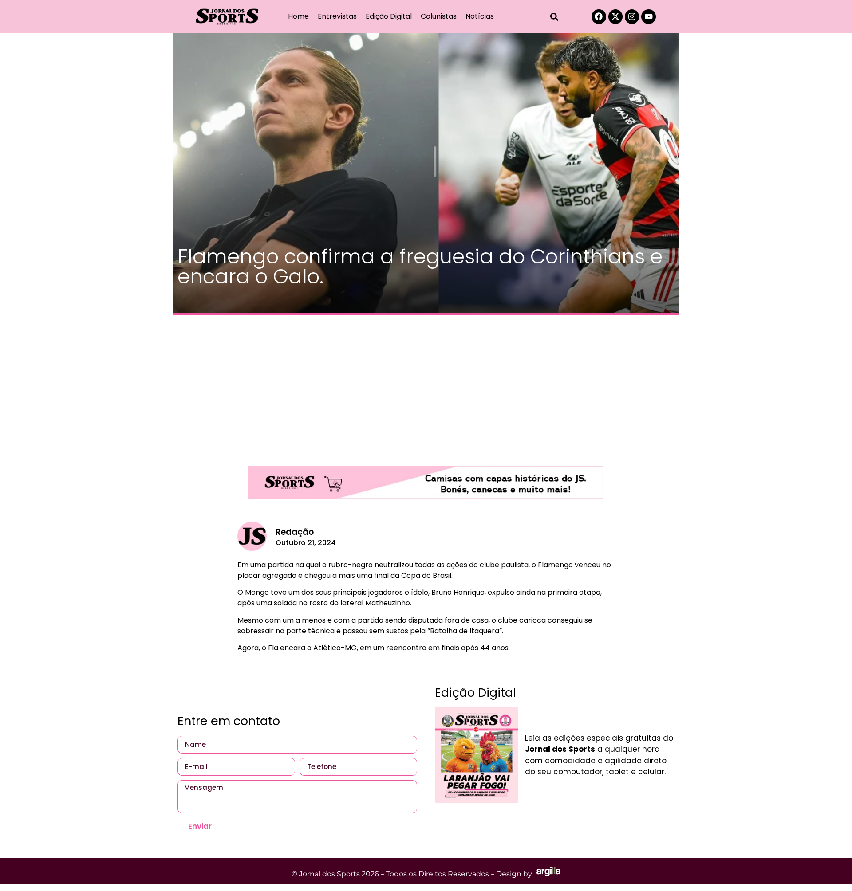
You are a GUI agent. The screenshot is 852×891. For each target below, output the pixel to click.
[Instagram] (632, 16)
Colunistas (439, 16)
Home (298, 16)
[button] (554, 16)
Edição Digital (389, 16)
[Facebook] (599, 16)
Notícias (479, 16)
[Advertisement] (426, 386)
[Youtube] (648, 16)
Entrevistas (337, 16)
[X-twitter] (615, 16)
